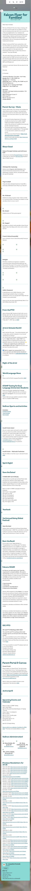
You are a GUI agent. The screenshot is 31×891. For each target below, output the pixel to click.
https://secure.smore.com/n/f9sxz (11, 791)
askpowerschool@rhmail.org (9, 678)
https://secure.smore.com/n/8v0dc (20, 793)
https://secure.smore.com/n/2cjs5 (19, 783)
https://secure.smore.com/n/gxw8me (11, 776)
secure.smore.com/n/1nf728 (21, 786)
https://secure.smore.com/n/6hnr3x (18, 767)
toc (2, 11)
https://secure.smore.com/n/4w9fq (18, 770)
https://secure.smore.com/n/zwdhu (19, 809)
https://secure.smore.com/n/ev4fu (19, 841)
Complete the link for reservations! (14, 558)
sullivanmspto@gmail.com (9, 654)
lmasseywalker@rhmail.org (9, 441)
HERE (17, 320)
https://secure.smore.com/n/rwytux (19, 784)
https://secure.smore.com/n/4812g (20, 794)
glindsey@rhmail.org (9, 755)
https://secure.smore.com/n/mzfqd (19, 778)
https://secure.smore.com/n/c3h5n (19, 788)
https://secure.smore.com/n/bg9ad (18, 771)
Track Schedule (6, 413)
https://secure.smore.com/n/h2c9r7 (18, 840)
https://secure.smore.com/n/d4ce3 (19, 846)
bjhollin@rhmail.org (22, 748)
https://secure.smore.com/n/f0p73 (18, 773)
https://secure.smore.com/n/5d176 (18, 768)
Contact (5, 868)
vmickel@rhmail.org (7, 440)
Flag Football (6, 414)
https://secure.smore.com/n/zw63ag (19, 780)
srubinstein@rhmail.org (21, 353)
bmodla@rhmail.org (8, 746)
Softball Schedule (7, 411)
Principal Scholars (18, 155)
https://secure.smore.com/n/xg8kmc (19, 781)
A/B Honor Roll (19, 156)
